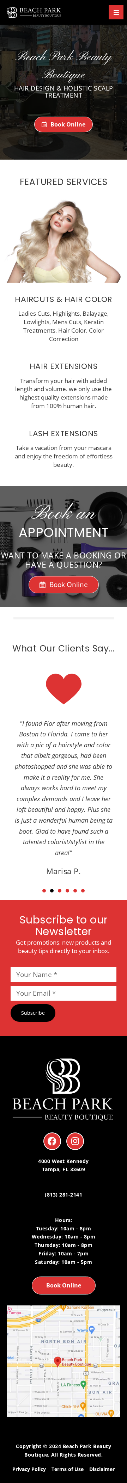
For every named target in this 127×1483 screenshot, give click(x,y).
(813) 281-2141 (63, 1194)
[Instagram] (75, 1141)
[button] (44, 890)
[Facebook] (52, 1141)
